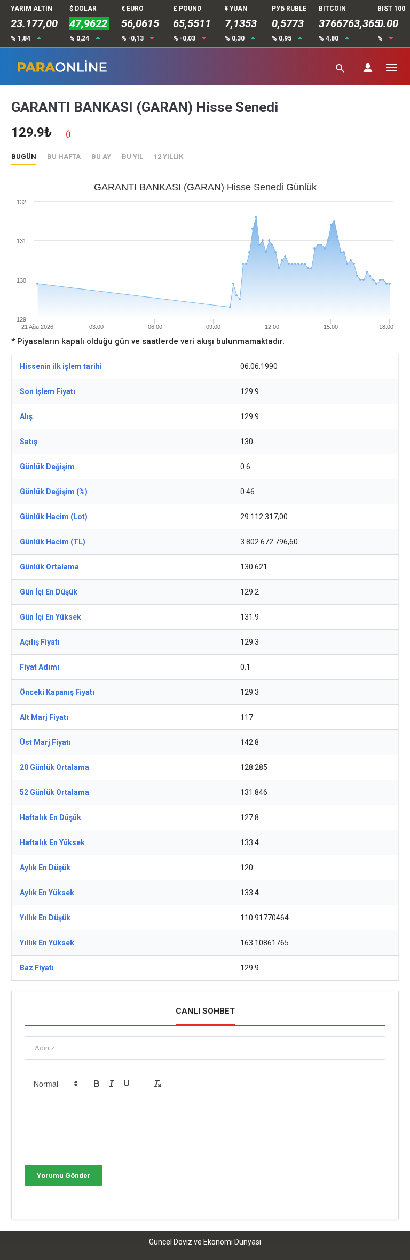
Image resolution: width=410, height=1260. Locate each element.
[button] (55, 1083)
